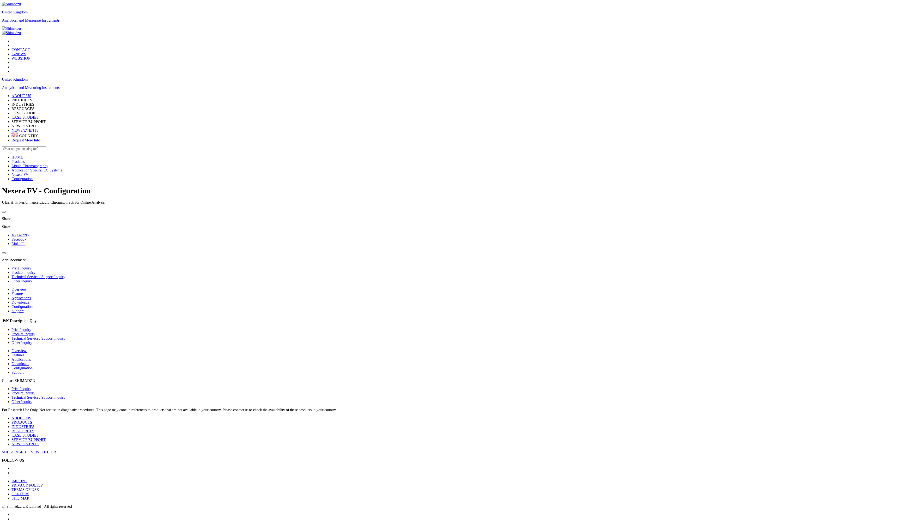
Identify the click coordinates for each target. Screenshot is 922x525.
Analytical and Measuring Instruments (31, 20)
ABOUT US (21, 418)
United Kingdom (15, 12)
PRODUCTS (22, 422)
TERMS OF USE (25, 490)
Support (18, 311)
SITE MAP (20, 498)
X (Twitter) (20, 235)
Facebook (19, 239)
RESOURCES (23, 431)
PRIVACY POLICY (27, 485)
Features (18, 294)
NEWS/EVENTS (25, 130)
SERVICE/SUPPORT (29, 440)
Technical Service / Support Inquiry (38, 338)
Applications (21, 298)
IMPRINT (19, 481)
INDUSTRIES (23, 427)
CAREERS (20, 494)
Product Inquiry (23, 334)
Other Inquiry (22, 343)
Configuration (22, 307)
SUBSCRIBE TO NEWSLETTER (29, 452)
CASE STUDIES (25, 117)
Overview (19, 289)
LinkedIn (18, 244)
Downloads (20, 302)
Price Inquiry (21, 330)
